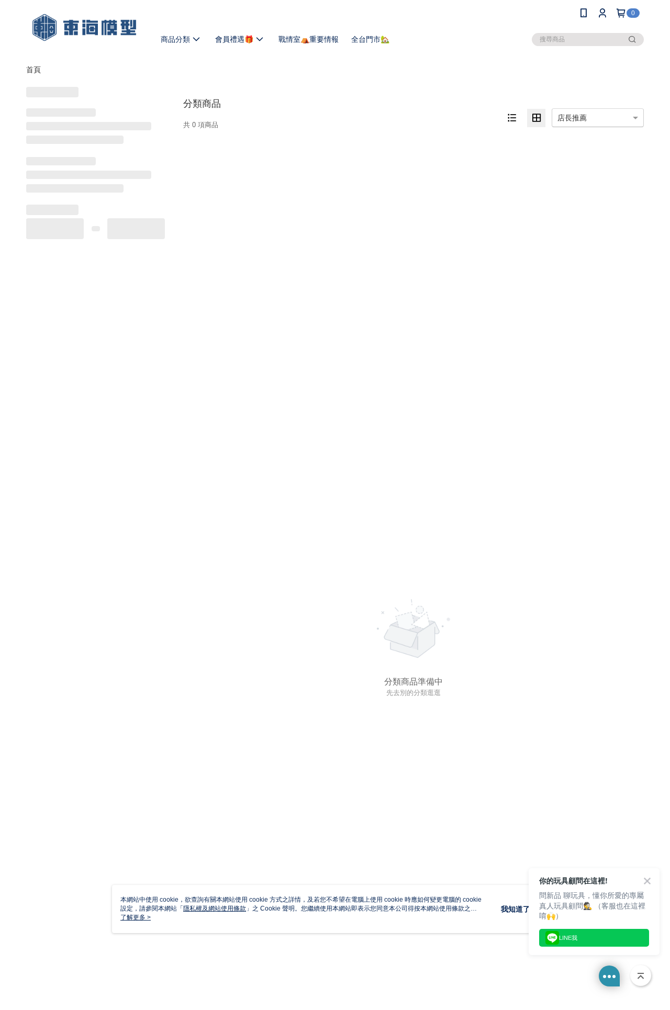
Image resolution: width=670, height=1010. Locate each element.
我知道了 (515, 909)
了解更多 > (135, 917)
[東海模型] (84, 27)
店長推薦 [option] (572, 118)
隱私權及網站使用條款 (214, 908)
